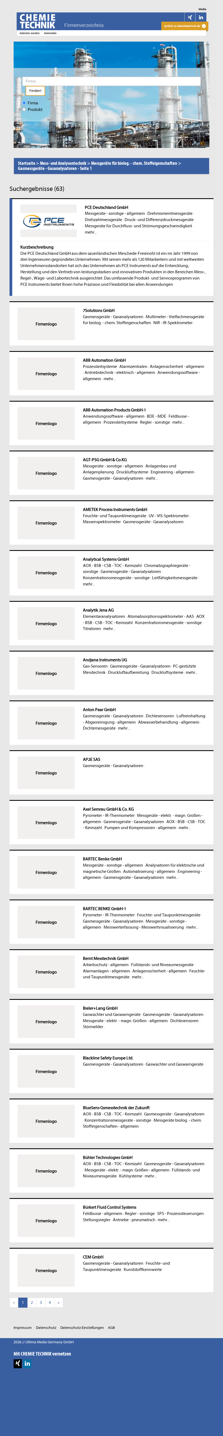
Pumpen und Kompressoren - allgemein (140, 827)
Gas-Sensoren (95, 666)
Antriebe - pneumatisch (134, 1219)
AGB (111, 1327)
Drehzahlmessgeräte (103, 219)
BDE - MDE (156, 416)
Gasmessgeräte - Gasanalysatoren (113, 316)
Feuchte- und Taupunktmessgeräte (114, 515)
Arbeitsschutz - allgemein (106, 964)
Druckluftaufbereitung (128, 672)
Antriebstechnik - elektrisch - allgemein (120, 372)
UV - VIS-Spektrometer (169, 515)
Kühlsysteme (130, 1176)
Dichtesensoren (160, 716)
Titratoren (92, 628)
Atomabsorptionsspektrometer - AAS (161, 616)
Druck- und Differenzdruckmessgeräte (159, 219)
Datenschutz (46, 1327)
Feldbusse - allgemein (102, 1213)
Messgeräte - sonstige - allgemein (115, 213)
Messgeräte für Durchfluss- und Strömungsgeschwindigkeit (138, 226)
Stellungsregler (96, 1219)
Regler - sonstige (155, 422)
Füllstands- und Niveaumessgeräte (162, 964)
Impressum (23, 1327)
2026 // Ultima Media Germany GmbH (44, 1342)
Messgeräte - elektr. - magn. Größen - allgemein (125, 1020)
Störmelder (93, 1026)
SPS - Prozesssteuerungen (180, 1213)
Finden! (35, 90)
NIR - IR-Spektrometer (173, 322)
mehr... (91, 232)
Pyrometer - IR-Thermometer (109, 815)
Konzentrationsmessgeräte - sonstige (116, 577)
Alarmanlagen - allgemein (106, 971)
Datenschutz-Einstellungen (82, 1327)
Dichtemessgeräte (99, 728)
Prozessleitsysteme (100, 366)
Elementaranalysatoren (104, 616)
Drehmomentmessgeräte (170, 213)
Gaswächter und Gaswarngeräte (112, 1014)
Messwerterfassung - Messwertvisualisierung (144, 927)
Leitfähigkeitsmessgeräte (174, 577)
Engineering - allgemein (172, 472)
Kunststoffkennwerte (143, 1269)
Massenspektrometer (102, 521)
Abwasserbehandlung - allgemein (168, 722)
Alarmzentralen (133, 366)
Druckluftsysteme (132, 472)
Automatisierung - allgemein (149, 871)
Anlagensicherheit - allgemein (177, 366)
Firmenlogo (46, 324)
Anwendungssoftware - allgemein (113, 416)
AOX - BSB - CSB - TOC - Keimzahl (112, 565)
